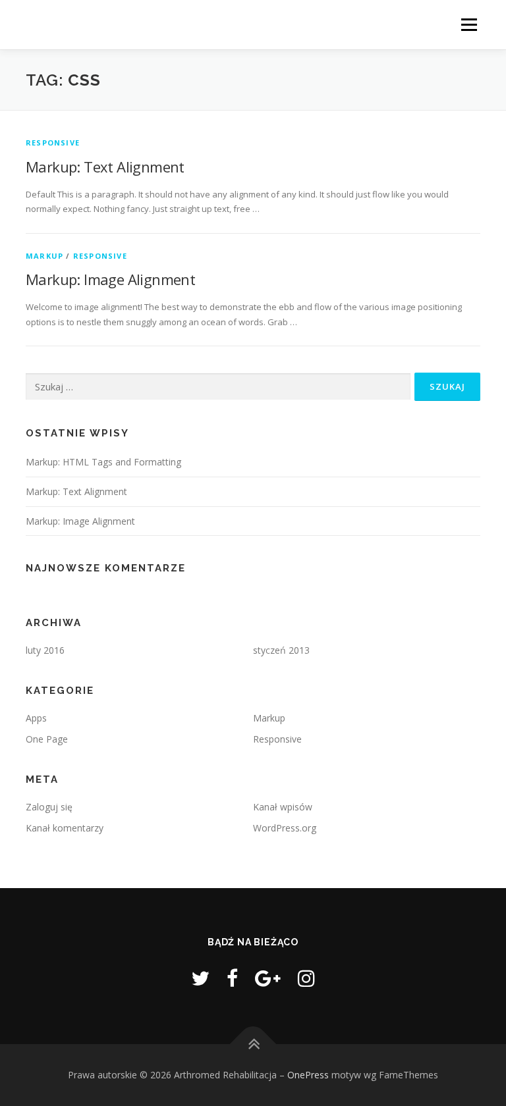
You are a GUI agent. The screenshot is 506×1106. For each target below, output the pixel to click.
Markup (44, 256)
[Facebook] (232, 977)
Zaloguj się (49, 807)
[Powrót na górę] (253, 1043)
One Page (47, 739)
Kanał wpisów (282, 807)
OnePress (308, 1074)
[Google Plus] (268, 977)
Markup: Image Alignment (110, 279)
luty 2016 (45, 650)
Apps (36, 718)
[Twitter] (200, 977)
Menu (468, 24)
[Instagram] (306, 977)
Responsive (53, 142)
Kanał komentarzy (64, 828)
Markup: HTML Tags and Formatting (103, 462)
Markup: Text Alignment (105, 166)
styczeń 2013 (281, 650)
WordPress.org (284, 828)
